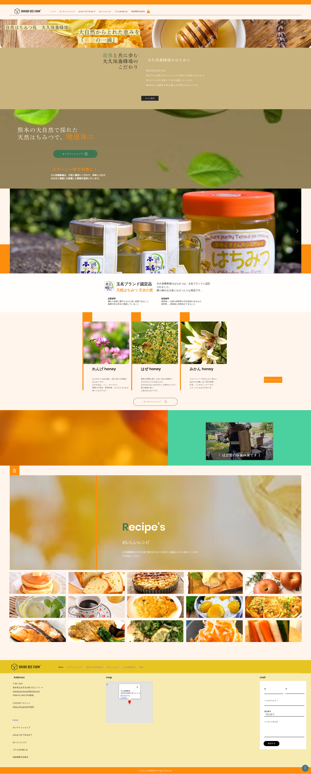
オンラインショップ (21, 727)
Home (15, 720)
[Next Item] (297, 231)
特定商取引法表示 (20, 757)
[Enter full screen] (269, 456)
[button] (148, 11)
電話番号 (267, 711)
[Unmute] (213, 456)
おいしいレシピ (19, 742)
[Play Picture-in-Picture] (265, 456)
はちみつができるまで (22, 734)
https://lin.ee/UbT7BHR (23, 707)
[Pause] (209, 456)
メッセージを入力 (271, 722)
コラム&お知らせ (20, 749)
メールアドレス (270, 700)
